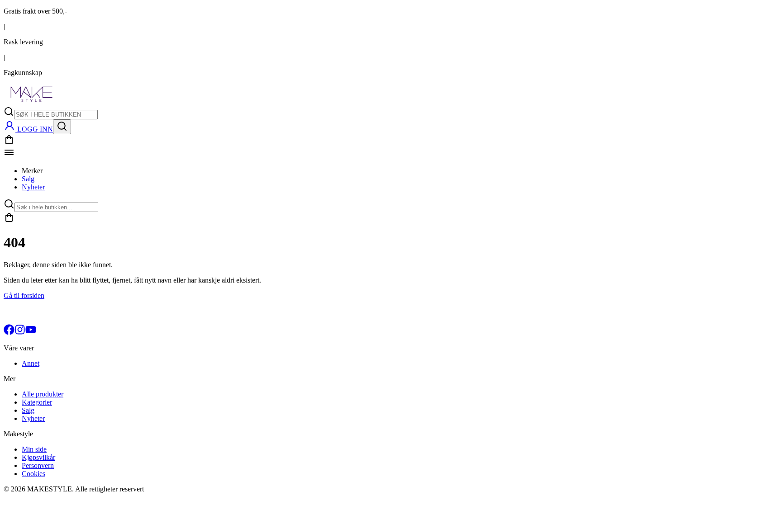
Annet (30, 363)
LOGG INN (35, 129)
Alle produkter (42, 394)
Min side (34, 449)
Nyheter (33, 187)
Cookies (33, 473)
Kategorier (37, 402)
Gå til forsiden (24, 295)
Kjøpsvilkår (38, 457)
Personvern (38, 465)
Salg (28, 179)
